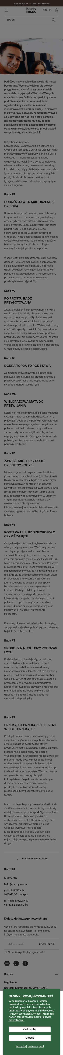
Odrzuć (30, 1037)
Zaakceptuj (29, 1029)
